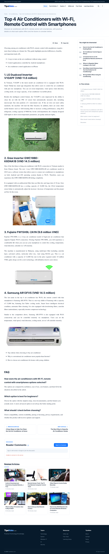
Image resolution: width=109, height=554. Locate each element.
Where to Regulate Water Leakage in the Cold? (90, 64)
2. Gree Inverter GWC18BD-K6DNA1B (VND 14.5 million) (90, 95)
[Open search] (98, 6)
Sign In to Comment (61, 445)
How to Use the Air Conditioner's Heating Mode (93, 48)
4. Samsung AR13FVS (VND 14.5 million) (91, 103)
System (42, 536)
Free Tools (79, 6)
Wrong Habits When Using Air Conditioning (92, 75)
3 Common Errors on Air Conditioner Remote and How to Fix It (92, 58)
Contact (87, 536)
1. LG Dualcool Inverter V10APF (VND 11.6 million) (91, 90)
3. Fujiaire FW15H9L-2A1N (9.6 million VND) (90, 99)
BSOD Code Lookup (59, 1)
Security (43, 544)
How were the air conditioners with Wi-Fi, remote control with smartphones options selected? (91, 111)
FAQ (81, 106)
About (87, 534)
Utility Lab (71, 6)
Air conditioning (13, 14)
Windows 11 (44, 539)
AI (41, 542)
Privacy (87, 542)
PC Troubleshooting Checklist (98, 1)
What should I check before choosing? (90, 119)
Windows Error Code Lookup (72, 1)
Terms (87, 539)
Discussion (83, 122)
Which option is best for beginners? (90, 116)
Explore (63, 6)
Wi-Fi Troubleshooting (84, 1)
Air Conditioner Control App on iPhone (92, 52)
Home (45, 6)
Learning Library (89, 6)
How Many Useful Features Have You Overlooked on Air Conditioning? (92, 69)
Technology (44, 534)
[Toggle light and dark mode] (103, 6)
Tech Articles (53, 6)
